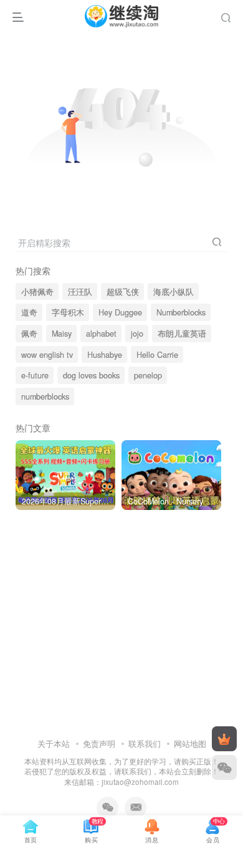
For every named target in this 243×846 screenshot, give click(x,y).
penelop (148, 375)
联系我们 (144, 743)
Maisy (62, 333)
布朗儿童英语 (182, 333)
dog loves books (91, 375)
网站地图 (190, 743)
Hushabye (104, 354)
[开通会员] (224, 738)
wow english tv (47, 354)
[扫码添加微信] (224, 767)
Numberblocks (181, 312)
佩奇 (29, 333)
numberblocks (45, 396)
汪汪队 (80, 291)
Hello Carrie (157, 354)
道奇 (29, 312)
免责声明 (99, 743)
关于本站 (53, 743)
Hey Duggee (120, 312)
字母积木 (68, 312)
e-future (35, 375)
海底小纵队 (173, 291)
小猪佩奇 (37, 291)
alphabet (101, 333)
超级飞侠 (123, 291)
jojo (137, 333)
